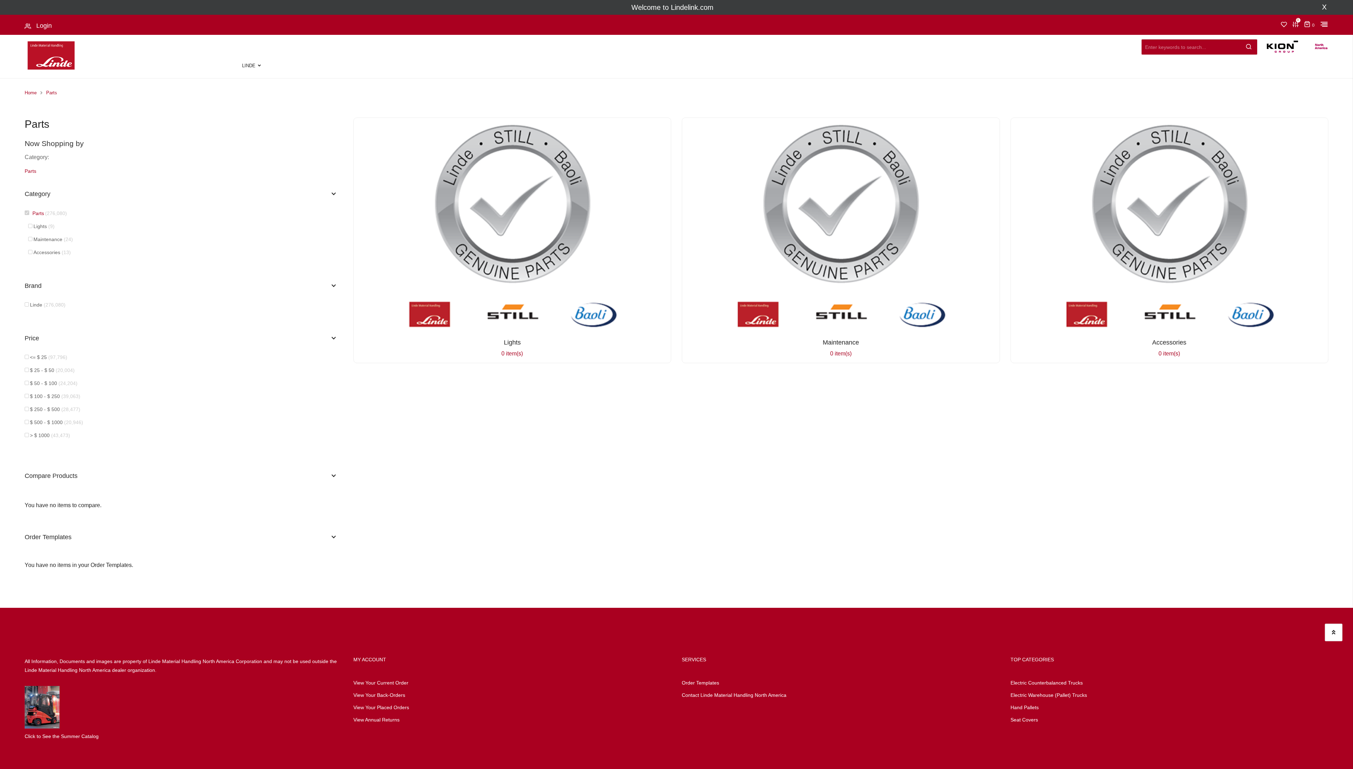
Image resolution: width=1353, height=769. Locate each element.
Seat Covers (1024, 720)
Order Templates (700, 683)
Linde (248, 65)
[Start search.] (1249, 45)
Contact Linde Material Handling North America (734, 695)
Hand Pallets (1025, 707)
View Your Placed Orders (381, 707)
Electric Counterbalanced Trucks (1047, 683)
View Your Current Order (380, 683)
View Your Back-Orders (379, 695)
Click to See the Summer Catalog (62, 736)
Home (31, 92)
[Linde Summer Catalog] (42, 707)
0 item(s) (512, 348)
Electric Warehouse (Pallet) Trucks (1049, 695)
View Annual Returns (376, 720)
